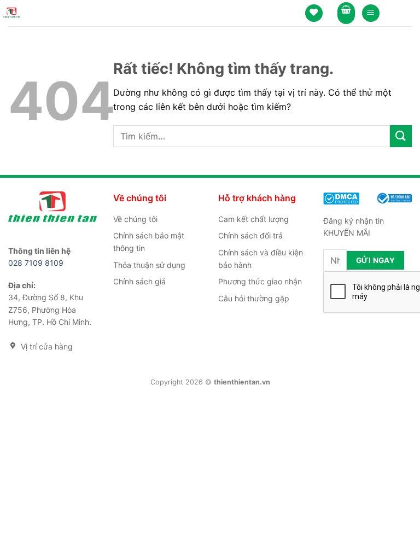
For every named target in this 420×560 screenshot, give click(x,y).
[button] (371, 13)
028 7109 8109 (35, 262)
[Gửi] (401, 136)
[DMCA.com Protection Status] (341, 197)
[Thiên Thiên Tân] (11, 13)
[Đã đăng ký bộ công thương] (394, 197)
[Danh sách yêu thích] (314, 13)
